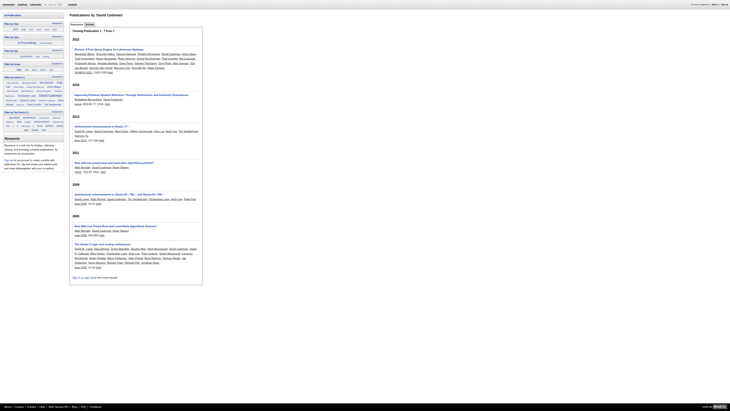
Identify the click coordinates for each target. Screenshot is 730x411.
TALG (78, 172)
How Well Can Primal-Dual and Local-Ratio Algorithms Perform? (116, 226)
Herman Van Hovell (100, 67)
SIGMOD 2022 (83, 72)
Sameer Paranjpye (145, 63)
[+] (23, 77)
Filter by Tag (10, 51)
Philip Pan (190, 199)
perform (49, 126)
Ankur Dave (18, 87)
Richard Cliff (132, 262)
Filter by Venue (12, 64)
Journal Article (46, 43)
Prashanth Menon (85, 63)
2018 (46, 30)
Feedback (96, 406)
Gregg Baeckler (120, 248)
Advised (90, 24)
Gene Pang (126, 63)
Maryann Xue (122, 67)
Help (42, 406)
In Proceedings (27, 42)
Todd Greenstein (84, 58)
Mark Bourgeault (157, 248)
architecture (27, 56)
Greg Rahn (165, 63)
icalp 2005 (81, 235)
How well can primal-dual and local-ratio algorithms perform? (114, 162)
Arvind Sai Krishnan (35, 87)
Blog (74, 406)
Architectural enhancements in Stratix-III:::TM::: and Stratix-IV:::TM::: (119, 194)
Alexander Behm (29, 83)
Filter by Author (12, 77)
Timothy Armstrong (148, 54)
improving (25, 126)
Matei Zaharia (156, 67)
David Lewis (11, 101)
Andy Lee (171, 131)
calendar (35, 4)
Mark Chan (121, 131)
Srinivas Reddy (171, 258)
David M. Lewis (28, 100)
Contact (19, 406)
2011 (31, 30)
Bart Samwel (12, 91)
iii (17, 126)
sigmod (43, 70)
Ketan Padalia (97, 258)
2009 (23, 30)
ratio (26, 130)
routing (46, 57)
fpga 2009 (81, 203)
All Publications (12, 15)
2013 (39, 30)
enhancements (41, 122)
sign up (89, 277)
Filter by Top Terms (14, 112)
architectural (29, 118)
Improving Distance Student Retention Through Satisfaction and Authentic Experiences (131, 94)
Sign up (724, 4)
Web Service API (58, 406)
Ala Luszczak (13, 83)
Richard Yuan (115, 262)
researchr (9, 4)
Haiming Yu (81, 135)
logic (38, 57)
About (7, 406)
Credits (31, 406)
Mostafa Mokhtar (108, 63)
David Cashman (50, 95)
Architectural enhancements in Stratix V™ (102, 126)
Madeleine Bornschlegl (88, 99)
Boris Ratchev (27, 91)
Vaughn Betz (138, 248)
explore (22, 4)
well (44, 130)
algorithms (14, 118)
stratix (35, 130)
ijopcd (34, 70)
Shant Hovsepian (106, 58)
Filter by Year (11, 24)
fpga (19, 69)
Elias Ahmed (97, 199)
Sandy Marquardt (169, 253)
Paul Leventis (34, 105)
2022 (54, 30)
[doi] (110, 72)
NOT (60, 23)
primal (60, 126)
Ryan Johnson (126, 58)
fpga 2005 (81, 267)
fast (8, 126)
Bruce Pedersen (44, 91)
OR (53, 23)
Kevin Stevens (97, 262)
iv (33, 126)
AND (56, 23)
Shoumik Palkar (105, 54)
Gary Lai (20, 105)
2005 (15, 29)
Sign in (715, 4)
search (72, 4)
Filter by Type (11, 37)
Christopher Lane (27, 96)
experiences (58, 122)
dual (19, 122)
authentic (56, 118)
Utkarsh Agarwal (126, 54)
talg (51, 70)
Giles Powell (135, 258)
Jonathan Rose (150, 262)
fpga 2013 (81, 140)
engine (28, 122)
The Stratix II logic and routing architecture (102, 244)
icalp (27, 70)
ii (13, 126)
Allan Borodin (47, 83)
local (39, 126)
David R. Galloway (47, 101)
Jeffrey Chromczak (141, 131)
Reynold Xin (139, 67)
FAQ (83, 406)
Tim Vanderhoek (52, 105)
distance (10, 122)
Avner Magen (54, 87)
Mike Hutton (97, 253)
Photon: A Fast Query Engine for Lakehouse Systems (109, 49)
